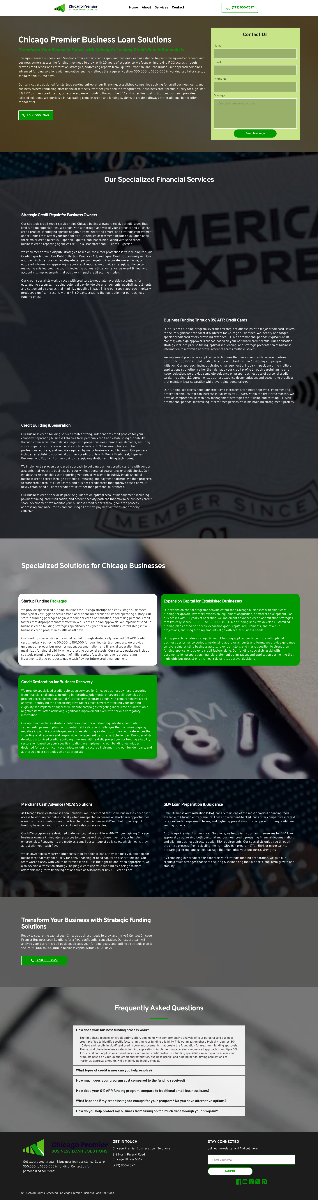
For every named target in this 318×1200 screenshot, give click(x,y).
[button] (159, 1030)
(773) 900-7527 (124, 1166)
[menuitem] (133, 7)
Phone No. (220, 78)
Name (217, 45)
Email (217, 62)
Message (219, 95)
